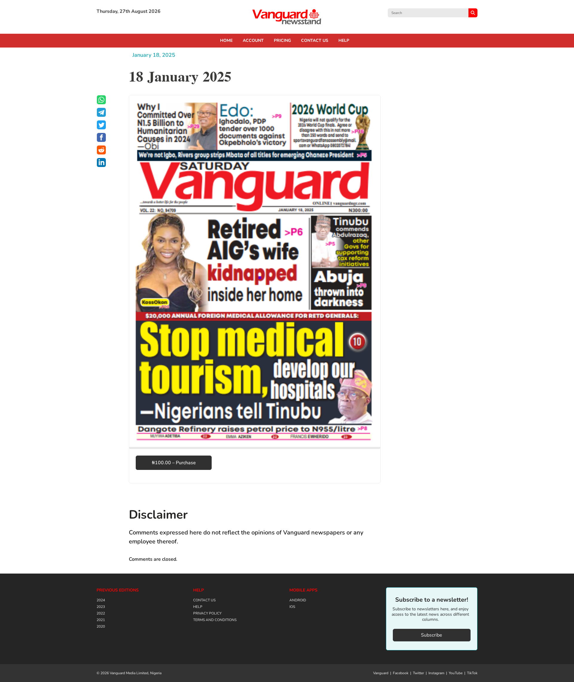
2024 (101, 600)
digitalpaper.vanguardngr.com (287, 16)
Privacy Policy (207, 613)
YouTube (455, 673)
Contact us (314, 40)
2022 (101, 613)
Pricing (282, 40)
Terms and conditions (214, 619)
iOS (292, 606)
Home (226, 40)
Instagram (436, 673)
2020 (101, 626)
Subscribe (431, 635)
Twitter (418, 673)
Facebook (400, 673)
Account (253, 40)
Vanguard (380, 673)
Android (297, 600)
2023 (101, 606)
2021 (101, 619)
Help (343, 40)
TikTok (472, 673)
